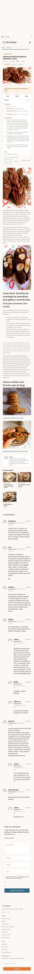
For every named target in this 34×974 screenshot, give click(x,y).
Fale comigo (5, 949)
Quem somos (5, 946)
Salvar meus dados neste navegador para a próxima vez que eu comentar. (17, 877)
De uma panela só (6, 937)
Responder (28, 521)
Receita (3, 921)
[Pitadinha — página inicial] (6, 906)
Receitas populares (6, 952)
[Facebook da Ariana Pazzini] (9, 912)
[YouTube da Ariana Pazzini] (6, 912)
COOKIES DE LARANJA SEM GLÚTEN (13, 418)
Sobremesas (5, 932)
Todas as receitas (6, 918)
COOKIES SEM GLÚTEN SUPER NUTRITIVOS (15, 451)
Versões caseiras (6, 934)
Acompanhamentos (6, 929)
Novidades (4, 944)
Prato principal (5, 924)
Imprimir (15, 64)
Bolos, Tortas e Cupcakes (8, 926)
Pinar (22, 64)
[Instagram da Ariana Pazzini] (3, 912)
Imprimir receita (26, 160)
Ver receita (7, 64)
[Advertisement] (17, 17)
